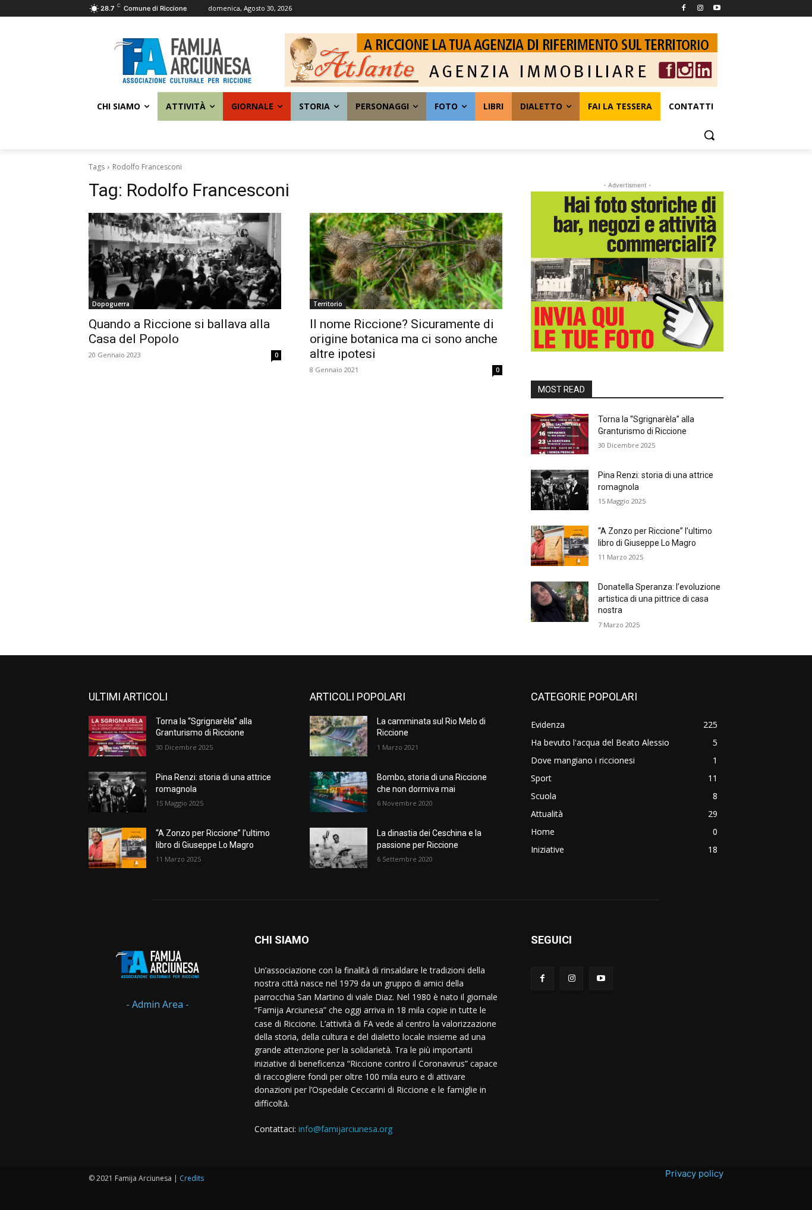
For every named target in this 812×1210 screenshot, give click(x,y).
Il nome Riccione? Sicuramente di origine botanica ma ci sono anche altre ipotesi (404, 339)
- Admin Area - (157, 1004)
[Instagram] (700, 8)
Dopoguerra (111, 304)
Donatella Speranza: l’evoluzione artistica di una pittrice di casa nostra (659, 598)
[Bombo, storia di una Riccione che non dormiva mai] (338, 792)
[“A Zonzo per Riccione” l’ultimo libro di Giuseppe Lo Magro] (559, 546)
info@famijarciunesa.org (345, 1128)
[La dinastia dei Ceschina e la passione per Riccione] (338, 848)
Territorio (327, 304)
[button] (709, 135)
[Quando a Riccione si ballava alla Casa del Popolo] (185, 261)
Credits (192, 1178)
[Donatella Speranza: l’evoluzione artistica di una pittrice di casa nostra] (559, 602)
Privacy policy (694, 1173)
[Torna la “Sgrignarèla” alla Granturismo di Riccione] (559, 434)
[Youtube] (716, 8)
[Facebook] (684, 8)
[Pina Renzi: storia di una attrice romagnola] (559, 490)
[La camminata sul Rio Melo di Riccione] (338, 736)
